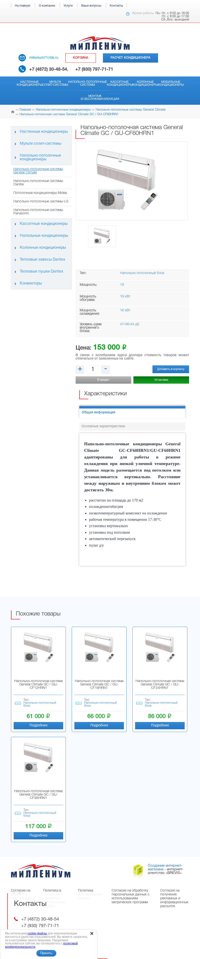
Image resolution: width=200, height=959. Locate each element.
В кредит (103, 380)
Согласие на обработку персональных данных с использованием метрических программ (130, 896)
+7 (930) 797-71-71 (94, 69)
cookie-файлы (37, 933)
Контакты (116, 5)
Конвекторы (31, 283)
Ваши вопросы (91, 5)
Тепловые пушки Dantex (41, 271)
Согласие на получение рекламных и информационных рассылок (174, 898)
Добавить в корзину (170, 369)
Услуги (68, 5)
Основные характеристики (103, 426)
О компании (47, 5)
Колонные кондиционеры (145, 83)
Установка (161, 380)
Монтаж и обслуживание (95, 97)
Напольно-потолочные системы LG (40, 201)
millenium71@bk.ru (43, 57)
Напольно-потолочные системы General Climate (38, 171)
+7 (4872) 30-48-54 (48, 69)
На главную (22, 5)
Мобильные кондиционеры (171, 83)
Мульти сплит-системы (55, 83)
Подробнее (39, 725)
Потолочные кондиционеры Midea (40, 193)
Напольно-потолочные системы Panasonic (38, 212)
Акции (114, 99)
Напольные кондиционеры (44, 235)
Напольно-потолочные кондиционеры (40, 157)
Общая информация (98, 412)
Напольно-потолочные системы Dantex (38, 183)
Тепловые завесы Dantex (42, 259)
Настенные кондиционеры (29, 83)
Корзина (80, 58)
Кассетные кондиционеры (119, 83)
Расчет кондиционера (130, 58)
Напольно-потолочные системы (87, 83)
